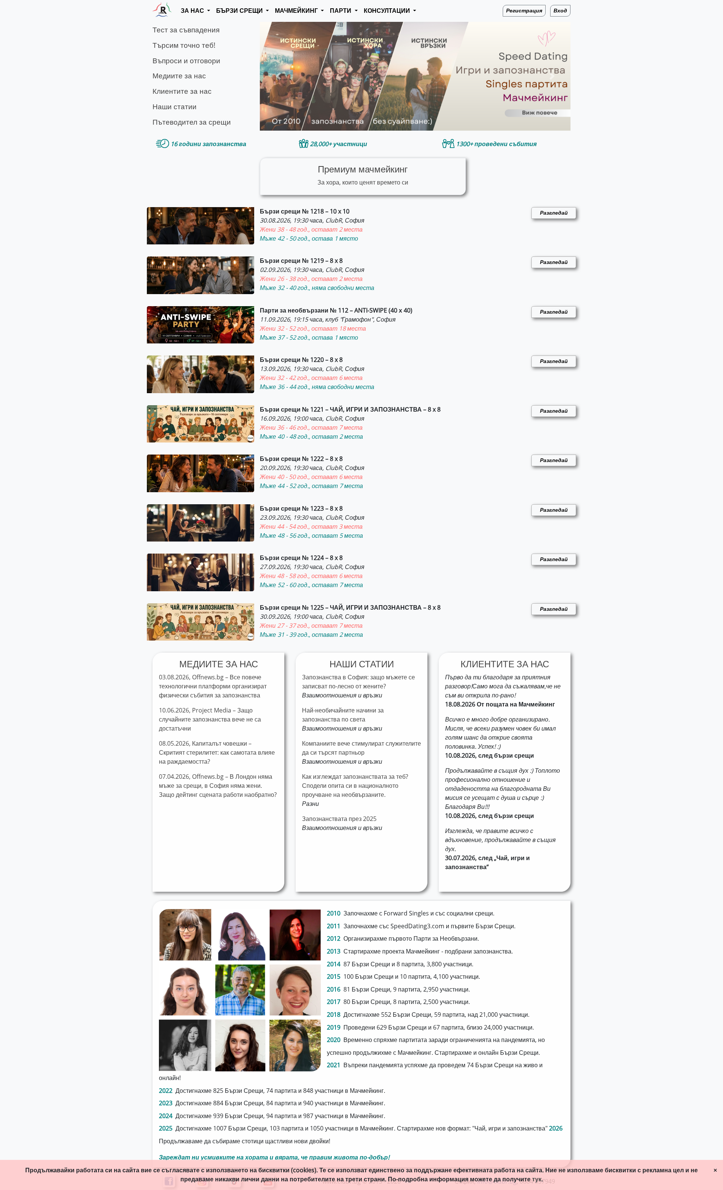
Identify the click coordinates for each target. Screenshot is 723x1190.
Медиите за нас (179, 76)
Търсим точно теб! (184, 45)
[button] (278, 76)
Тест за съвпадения (186, 30)
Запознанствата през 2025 (339, 818)
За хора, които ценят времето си (362, 175)
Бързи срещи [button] (240, 10)
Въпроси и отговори (186, 60)
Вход (560, 11)
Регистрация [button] (524, 11)
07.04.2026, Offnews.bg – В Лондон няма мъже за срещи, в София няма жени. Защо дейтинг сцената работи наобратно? (218, 785)
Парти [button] (341, 10)
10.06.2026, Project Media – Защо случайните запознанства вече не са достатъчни (210, 719)
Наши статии (175, 106)
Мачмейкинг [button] (297, 10)
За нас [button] (193, 10)
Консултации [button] (388, 10)
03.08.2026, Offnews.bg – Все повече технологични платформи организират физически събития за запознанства (213, 686)
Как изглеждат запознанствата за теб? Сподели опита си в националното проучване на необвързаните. (355, 785)
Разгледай (554, 213)
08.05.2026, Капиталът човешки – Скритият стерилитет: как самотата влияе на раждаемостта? (217, 752)
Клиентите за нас (182, 91)
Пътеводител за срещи (192, 122)
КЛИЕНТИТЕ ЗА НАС (505, 664)
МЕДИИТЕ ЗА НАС (218, 664)
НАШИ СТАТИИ (361, 664)
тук (536, 1179)
